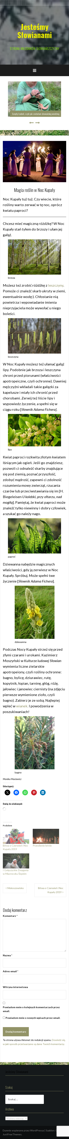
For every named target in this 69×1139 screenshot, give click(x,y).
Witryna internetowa (15, 987)
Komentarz (10, 915)
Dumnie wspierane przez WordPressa (23, 1130)
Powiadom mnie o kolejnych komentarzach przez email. (31, 1009)
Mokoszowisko (15, 888)
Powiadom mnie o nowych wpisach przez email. (33, 1017)
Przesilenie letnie (42, 845)
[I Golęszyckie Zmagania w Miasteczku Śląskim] (16, 860)
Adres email (10, 971)
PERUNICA (58, 114)
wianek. (22, 706)
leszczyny (55, 285)
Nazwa (7, 955)
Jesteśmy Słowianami (34, 30)
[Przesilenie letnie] (46, 836)
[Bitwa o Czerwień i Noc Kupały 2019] (16, 836)
